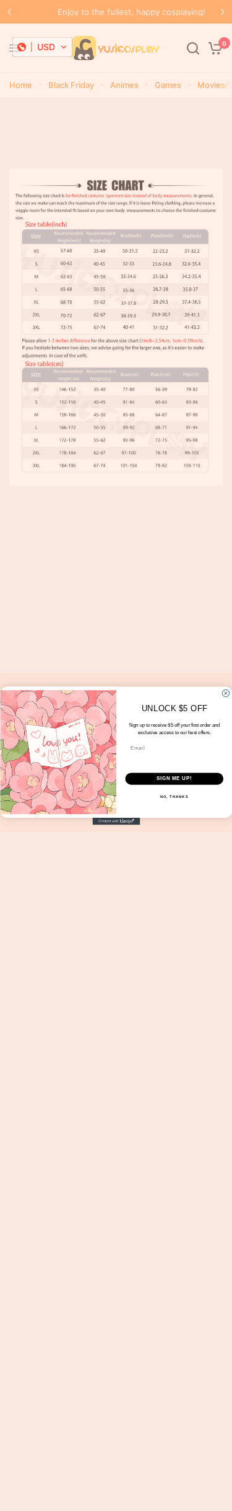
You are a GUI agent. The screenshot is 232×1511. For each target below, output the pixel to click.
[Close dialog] (226, 693)
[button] (42, 47)
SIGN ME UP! (174, 778)
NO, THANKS (174, 796)
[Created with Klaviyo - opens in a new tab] (116, 821)
